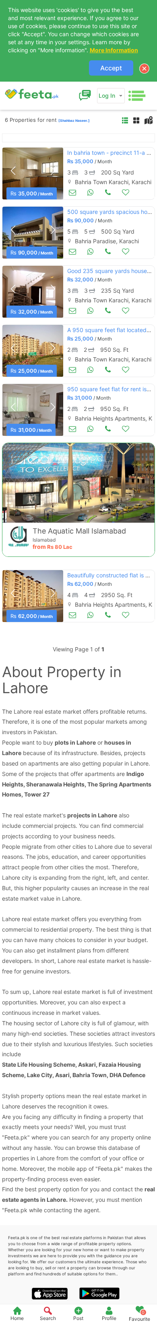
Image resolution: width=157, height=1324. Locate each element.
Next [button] (53, 171)
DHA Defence (127, 1075)
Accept (111, 68)
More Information (114, 50)
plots (62, 742)
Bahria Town (89, 1075)
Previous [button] (13, 171)
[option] (32, 173)
